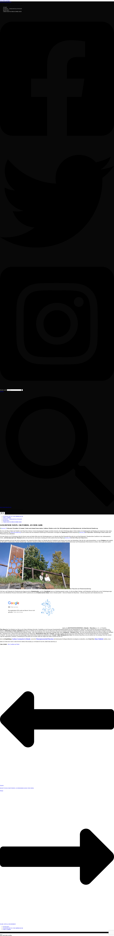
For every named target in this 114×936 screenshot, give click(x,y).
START (5, 7)
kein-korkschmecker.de (5, 2)
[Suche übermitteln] (22, 390)
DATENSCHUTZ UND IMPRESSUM (13, 516)
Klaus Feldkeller (99, 639)
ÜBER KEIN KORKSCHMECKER (12, 11)
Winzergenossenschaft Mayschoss (45, 639)
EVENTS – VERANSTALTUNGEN (12, 8)
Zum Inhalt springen (5, 0)
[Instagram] (57, 388)
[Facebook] (57, 143)
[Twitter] (57, 257)
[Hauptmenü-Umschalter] (2, 513)
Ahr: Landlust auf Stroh (13, 644)
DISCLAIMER (7, 517)
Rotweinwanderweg (16, 532)
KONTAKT (6, 10)
